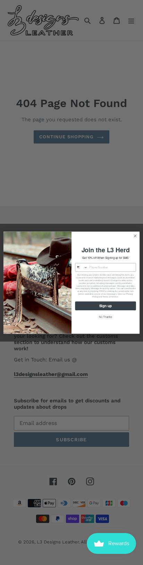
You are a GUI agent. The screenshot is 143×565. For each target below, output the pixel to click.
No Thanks (105, 317)
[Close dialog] (135, 236)
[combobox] (81, 267)
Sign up (105, 305)
